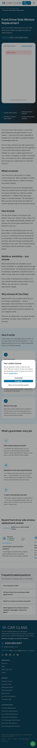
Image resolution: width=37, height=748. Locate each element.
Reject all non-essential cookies (18, 385)
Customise (18, 378)
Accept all (18, 381)
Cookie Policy (13, 373)
